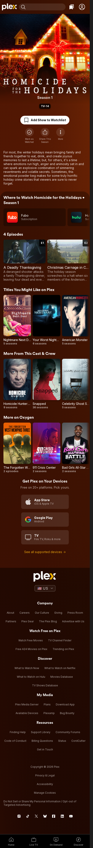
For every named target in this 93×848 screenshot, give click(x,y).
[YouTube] (71, 816)
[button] (82, 7)
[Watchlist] (71, 7)
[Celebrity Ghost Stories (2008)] (76, 384)
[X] (36, 816)
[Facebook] (53, 816)
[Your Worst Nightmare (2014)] (46, 320)
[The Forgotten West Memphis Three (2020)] (17, 448)
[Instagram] (19, 816)
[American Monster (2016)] (76, 320)
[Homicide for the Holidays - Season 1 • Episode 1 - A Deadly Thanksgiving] (24, 261)
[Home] (9, 7)
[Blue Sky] (45, 816)
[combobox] (46, 6)
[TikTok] (27, 816)
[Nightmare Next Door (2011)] (17, 320)
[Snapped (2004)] (46, 384)
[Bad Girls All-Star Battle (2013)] (76, 448)
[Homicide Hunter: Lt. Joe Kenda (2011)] (17, 384)
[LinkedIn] (62, 816)
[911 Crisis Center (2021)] (46, 448)
